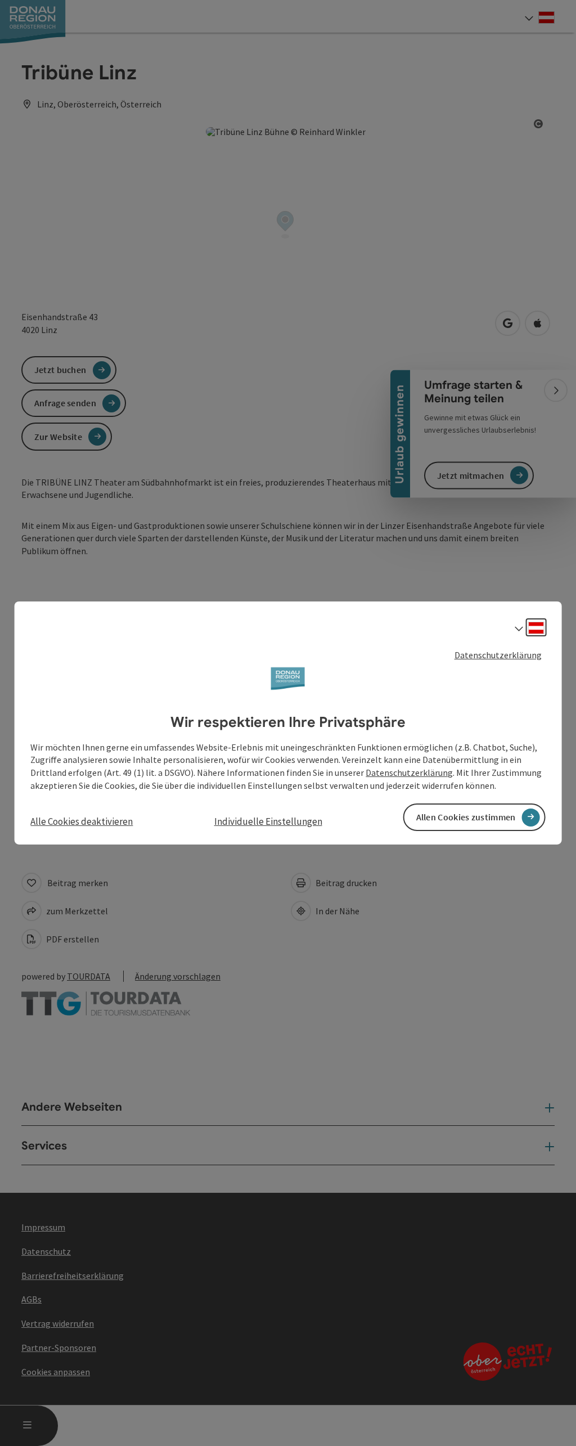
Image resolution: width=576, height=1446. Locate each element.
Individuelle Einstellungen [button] (268, 821)
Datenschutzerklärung (498, 655)
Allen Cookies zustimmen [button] (466, 817)
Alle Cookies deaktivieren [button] (81, 821)
